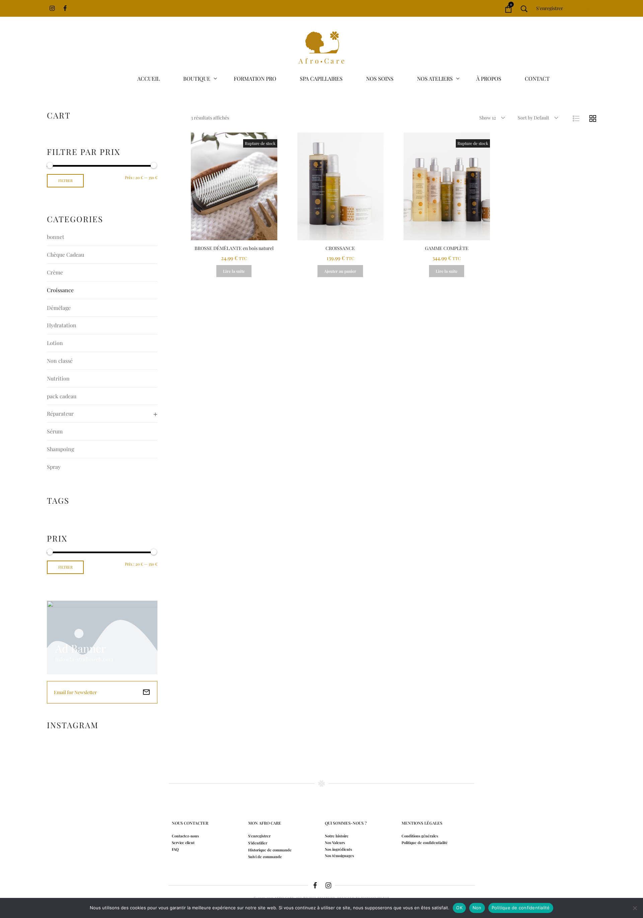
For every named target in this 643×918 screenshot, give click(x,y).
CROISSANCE (340, 248)
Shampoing (60, 448)
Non (477, 907)
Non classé (60, 360)
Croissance (60, 290)
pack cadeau (61, 396)
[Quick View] (234, 234)
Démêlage (59, 307)
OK (459, 907)
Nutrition (58, 378)
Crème (55, 272)
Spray (54, 466)
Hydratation (61, 325)
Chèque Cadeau (65, 254)
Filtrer (65, 180)
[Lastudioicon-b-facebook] (315, 885)
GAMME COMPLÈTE (447, 248)
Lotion (55, 342)
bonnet (55, 236)
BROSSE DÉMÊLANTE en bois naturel (234, 248)
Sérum (55, 431)
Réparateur (60, 413)
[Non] (634, 908)
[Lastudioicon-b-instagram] (328, 885)
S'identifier (582, 8)
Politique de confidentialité (521, 907)
